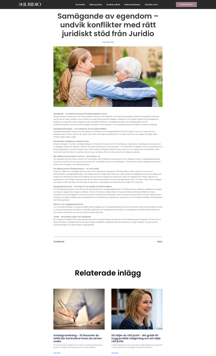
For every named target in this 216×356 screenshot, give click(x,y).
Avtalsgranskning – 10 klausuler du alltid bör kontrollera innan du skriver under (77, 338)
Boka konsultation (132, 4)
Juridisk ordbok (113, 4)
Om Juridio (80, 4)
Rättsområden (95, 4)
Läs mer (56, 353)
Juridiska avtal (151, 4)
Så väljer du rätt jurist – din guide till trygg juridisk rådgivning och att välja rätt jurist (136, 338)
